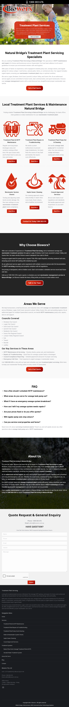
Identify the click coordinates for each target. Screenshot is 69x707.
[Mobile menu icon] (65, 9)
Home (3, 616)
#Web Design (19, 705)
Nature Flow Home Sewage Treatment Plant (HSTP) (17, 649)
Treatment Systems (7, 645)
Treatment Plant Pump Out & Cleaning (14, 631)
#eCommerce (26, 705)
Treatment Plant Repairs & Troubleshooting (15, 627)
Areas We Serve (6, 656)
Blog (3, 660)
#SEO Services (34, 705)
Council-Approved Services (11, 642)
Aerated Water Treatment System (13, 652)
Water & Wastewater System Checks (13, 634)
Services (4, 620)
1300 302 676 (36, 2)
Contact (4, 663)
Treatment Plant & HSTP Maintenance (14, 624)
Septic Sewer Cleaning (10, 638)
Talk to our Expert (34, 36)
